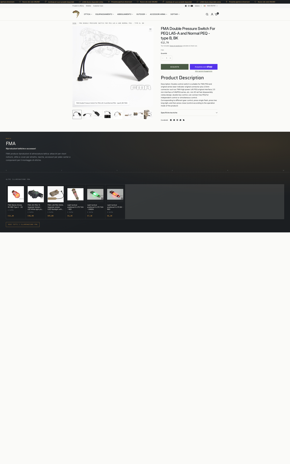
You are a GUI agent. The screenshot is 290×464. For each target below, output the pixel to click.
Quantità (164, 53)
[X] (174, 120)
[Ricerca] (207, 14)
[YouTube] (191, 5)
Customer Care (98, 6)
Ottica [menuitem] (87, 14)
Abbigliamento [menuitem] (124, 14)
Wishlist (88, 6)
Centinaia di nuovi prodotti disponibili (52, 2)
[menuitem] (78, 5)
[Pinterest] (177, 120)
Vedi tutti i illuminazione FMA (22, 224)
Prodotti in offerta (78, 6)
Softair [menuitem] (174, 14)
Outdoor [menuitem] (140, 14)
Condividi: (164, 120)
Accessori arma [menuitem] (157, 14)
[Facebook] (185, 5)
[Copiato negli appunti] (183, 120)
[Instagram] (188, 5)
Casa (74, 23)
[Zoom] (150, 29)
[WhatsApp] (180, 120)
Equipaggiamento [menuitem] (103, 14)
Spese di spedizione (176, 46)
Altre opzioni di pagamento (203, 71)
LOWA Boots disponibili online (83, 2)
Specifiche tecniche (169, 113)
